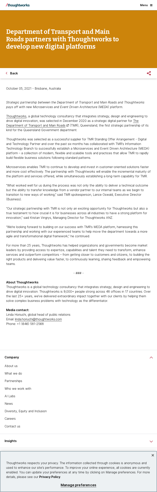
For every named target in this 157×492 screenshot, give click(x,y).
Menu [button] (144, 5)
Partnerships (13, 381)
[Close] (153, 455)
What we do (13, 373)
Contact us (12, 426)
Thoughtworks (16, 116)
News (9, 403)
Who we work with (18, 388)
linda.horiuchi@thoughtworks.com (38, 319)
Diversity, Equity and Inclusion (26, 411)
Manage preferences (78, 485)
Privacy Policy (49, 477)
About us (11, 366)
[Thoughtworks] (18, 5)
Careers (10, 418)
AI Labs (10, 396)
